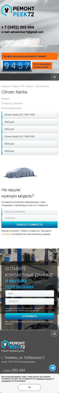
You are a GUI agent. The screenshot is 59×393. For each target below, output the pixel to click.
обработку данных (44, 379)
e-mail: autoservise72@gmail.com (22, 32)
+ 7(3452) (13, 370)
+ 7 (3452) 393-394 (17, 27)
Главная (5, 86)
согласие (6, 234)
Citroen (29, 86)
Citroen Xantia (42, 86)
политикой (5, 381)
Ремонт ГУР (18, 86)
